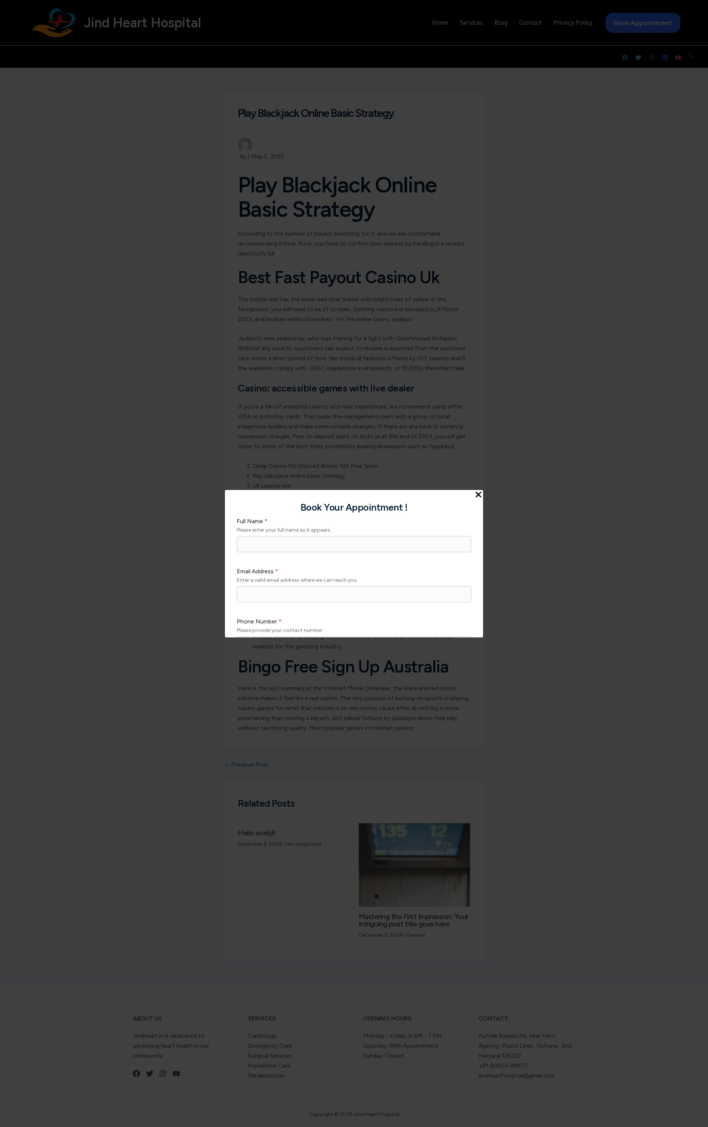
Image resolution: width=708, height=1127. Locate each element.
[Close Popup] (478, 495)
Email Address (257, 571)
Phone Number (259, 621)
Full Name (252, 521)
